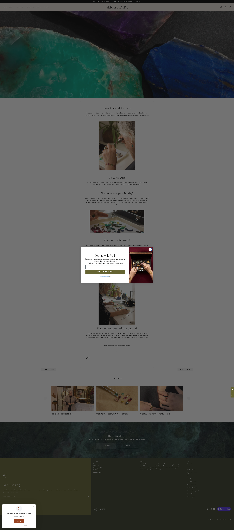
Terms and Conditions (104, 276)
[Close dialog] (150, 249)
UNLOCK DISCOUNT (105, 272)
